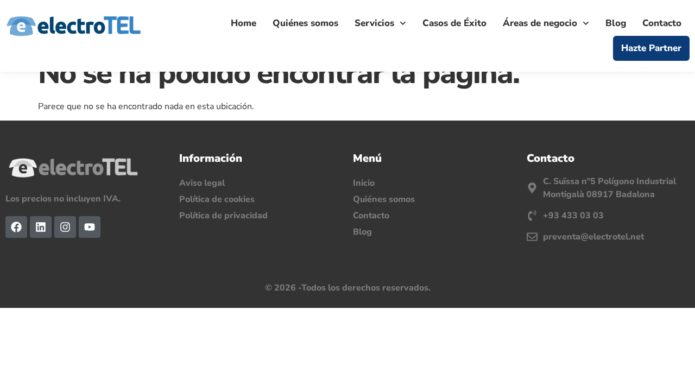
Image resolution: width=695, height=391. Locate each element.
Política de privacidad (223, 216)
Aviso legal (202, 183)
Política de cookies (217, 199)
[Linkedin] (41, 227)
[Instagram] (65, 227)
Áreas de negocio (540, 23)
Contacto (661, 23)
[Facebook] (16, 227)
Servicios (374, 23)
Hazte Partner (651, 48)
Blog (615, 23)
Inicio (364, 183)
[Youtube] (89, 227)
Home (243, 23)
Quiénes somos (305, 23)
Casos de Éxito (454, 23)
